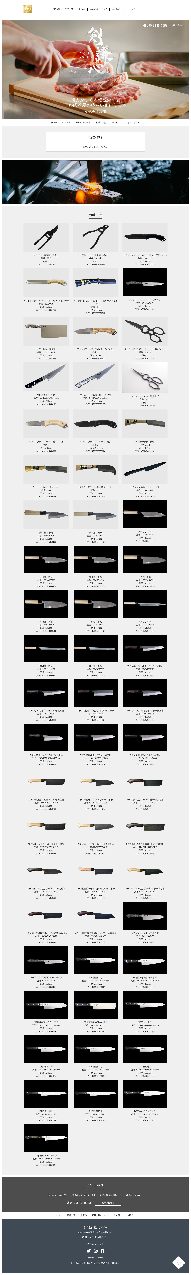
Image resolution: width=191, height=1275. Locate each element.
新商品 (82, 9)
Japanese (91, 1258)
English (100, 1258)
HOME (56, 9)
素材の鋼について (98, 9)
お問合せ (133, 9)
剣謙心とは (101, 122)
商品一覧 (69, 9)
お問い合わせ (177, 25)
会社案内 (116, 9)
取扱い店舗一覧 (83, 122)
